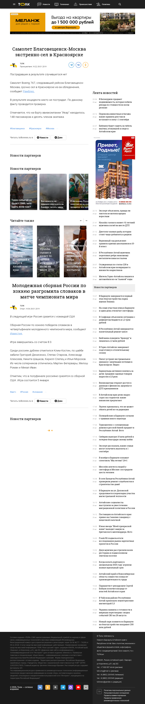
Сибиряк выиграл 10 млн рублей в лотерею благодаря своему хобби (116, 438)
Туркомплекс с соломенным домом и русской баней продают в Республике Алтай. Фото (116, 427)
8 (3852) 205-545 (107, 675)
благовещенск (17, 128)
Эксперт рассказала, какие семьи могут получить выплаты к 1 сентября (116, 448)
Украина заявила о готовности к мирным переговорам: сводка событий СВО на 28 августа (115, 612)
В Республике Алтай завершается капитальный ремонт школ (116, 330)
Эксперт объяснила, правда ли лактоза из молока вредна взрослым (114, 213)
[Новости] (42, 137)
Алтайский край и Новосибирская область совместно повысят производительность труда (116, 576)
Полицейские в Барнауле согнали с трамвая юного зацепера (116, 417)
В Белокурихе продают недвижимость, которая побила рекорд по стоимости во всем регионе (115, 103)
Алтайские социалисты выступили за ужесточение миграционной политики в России (117, 505)
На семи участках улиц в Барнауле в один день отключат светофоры (117, 309)
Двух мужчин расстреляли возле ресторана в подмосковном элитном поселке (116, 553)
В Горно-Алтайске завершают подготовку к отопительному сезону (114, 350)
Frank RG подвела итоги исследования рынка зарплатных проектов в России (116, 541)
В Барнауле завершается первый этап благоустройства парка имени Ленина (115, 299)
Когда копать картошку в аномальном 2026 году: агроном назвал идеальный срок (115, 565)
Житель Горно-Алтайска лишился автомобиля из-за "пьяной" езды (116, 278)
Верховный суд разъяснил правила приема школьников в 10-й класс (117, 243)
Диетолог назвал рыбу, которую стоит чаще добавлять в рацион (115, 233)
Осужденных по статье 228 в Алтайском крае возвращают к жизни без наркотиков (115, 267)
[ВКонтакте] (78, 64)
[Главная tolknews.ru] (24, 4)
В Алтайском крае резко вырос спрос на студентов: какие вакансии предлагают (114, 397)
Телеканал (64, 4)
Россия (24, 392)
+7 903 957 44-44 (107, 667)
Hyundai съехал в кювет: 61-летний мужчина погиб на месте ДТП (47, 259)
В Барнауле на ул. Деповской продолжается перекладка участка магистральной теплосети (117, 493)
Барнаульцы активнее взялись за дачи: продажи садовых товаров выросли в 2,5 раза (116, 374)
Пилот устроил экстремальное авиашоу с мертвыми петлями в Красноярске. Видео (115, 362)
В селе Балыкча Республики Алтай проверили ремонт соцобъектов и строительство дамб (117, 481)
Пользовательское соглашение (116, 693)
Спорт (22, 309)
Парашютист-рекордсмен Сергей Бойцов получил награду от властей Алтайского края (116, 588)
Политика (106, 4)
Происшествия (85, 4)
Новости (46, 4)
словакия (37, 392)
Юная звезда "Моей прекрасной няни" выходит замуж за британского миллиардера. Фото (115, 529)
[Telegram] (71, 64)
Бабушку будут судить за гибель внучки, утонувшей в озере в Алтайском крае (21, 258)
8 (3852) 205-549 (107, 678)
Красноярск (35, 128)
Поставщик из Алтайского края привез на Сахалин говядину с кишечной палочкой (115, 517)
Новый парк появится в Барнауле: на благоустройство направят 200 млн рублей (116, 624)
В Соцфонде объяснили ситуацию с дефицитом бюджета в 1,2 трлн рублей (117, 320)
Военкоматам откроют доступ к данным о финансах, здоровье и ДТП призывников (115, 385)
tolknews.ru (109, 636)
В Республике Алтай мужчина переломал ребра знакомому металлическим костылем (114, 255)
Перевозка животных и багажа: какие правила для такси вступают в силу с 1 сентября (115, 117)
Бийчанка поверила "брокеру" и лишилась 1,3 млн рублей (115, 339)
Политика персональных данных (117, 690)
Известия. (16, 333)
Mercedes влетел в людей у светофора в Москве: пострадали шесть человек (116, 469)
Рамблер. (29, 91)
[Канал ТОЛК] (58, 137)
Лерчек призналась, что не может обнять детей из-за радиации (116, 408)
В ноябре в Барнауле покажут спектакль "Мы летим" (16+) (114, 459)
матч (13, 392)
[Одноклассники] (85, 64)
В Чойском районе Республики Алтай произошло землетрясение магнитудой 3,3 (116, 600)
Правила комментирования (115, 695)
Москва (50, 128)
